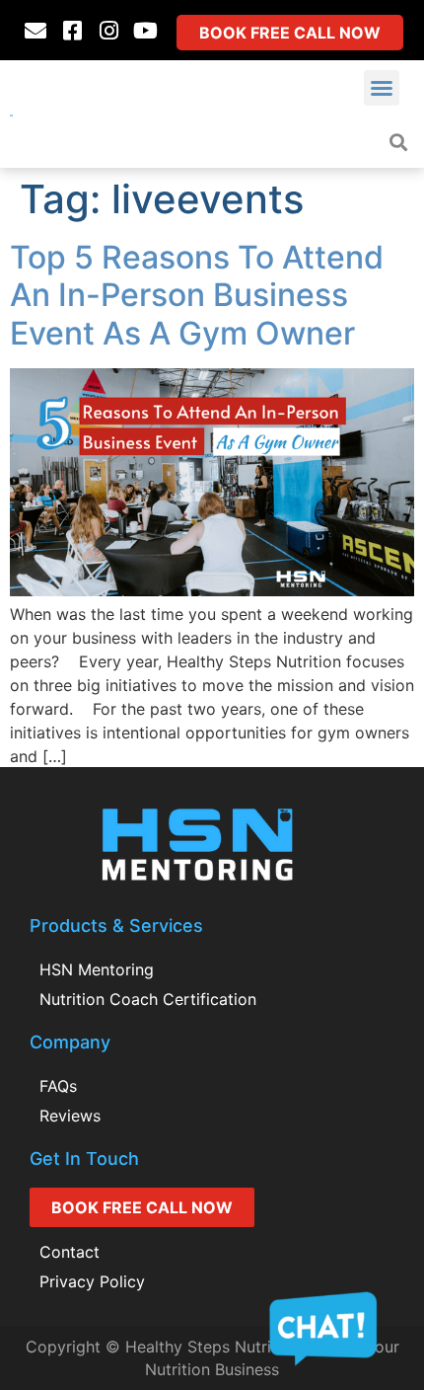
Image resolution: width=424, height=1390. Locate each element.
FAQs (58, 1086)
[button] (381, 88)
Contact (69, 1252)
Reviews (70, 1115)
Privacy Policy (92, 1281)
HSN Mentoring (96, 969)
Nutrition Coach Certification (147, 999)
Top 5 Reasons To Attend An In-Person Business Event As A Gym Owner (197, 295)
